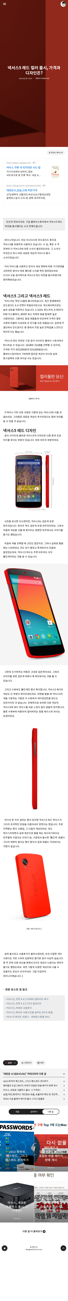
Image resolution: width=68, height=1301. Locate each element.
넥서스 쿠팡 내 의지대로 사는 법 (23, 167)
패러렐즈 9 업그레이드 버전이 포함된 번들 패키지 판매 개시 (30, 1085)
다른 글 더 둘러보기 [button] (32, 1231)
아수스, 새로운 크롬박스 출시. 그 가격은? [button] (17, 1197)
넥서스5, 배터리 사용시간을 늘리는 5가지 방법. (29, 1012)
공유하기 (34, 1111)
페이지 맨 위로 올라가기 (63, 1248)
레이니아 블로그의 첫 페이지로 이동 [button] (34, 4)
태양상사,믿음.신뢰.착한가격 (21, 190)
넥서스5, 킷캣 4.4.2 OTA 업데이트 (23, 1003)
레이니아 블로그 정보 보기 (63, 4)
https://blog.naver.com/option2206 (23, 185)
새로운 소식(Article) (42, 78)
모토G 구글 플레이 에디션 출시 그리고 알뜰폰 (23, 1098)
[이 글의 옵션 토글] (15, 1062)
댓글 (17, 1111)
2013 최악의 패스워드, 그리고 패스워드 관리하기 (25, 1081)
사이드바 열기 (4, 4)
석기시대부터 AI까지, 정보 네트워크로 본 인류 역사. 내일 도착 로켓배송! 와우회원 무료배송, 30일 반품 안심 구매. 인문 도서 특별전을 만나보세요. (23, 173)
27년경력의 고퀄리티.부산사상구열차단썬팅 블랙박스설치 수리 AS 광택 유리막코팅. (28, 196)
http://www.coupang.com (18, 163)
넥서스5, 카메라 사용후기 (19, 1008)
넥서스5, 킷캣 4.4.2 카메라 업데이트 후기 (27, 999)
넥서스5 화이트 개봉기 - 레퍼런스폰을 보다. (28, 1016)
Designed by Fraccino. (34, 1249)
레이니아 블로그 (4, 1248)
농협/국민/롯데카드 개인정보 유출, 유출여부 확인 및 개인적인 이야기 (34, 1094)
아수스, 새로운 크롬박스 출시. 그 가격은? (21, 1090)
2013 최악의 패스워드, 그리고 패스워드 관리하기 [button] (17, 1146)
